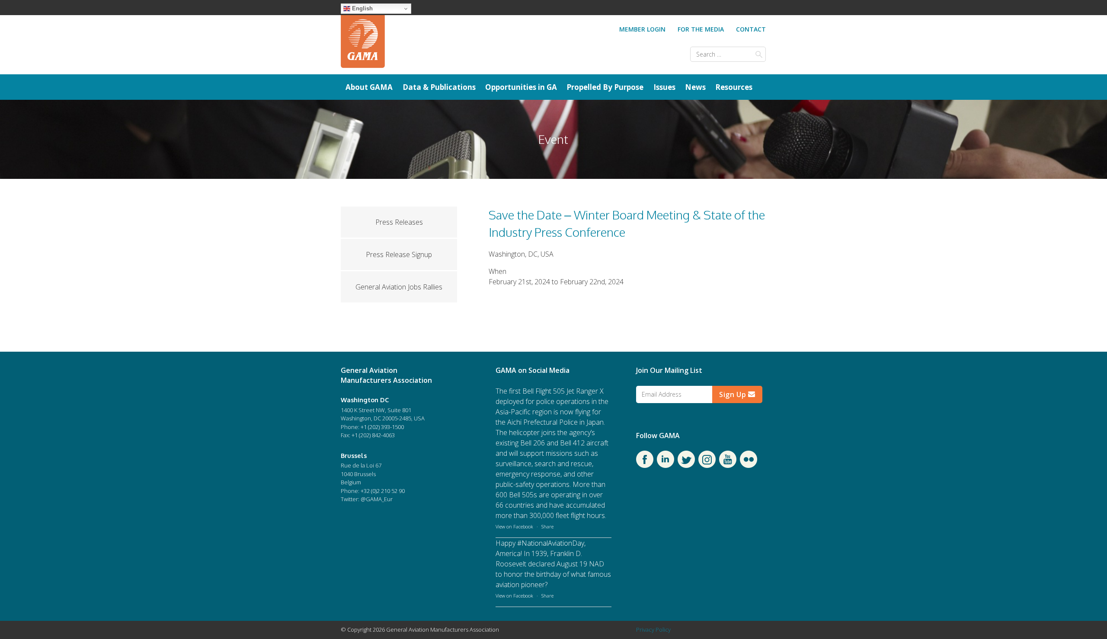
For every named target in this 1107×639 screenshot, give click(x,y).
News (695, 87)
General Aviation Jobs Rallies (398, 287)
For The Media (701, 29)
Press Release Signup (399, 254)
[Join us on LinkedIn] (665, 465)
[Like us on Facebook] (644, 465)
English (361, 8)
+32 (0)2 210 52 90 (383, 491)
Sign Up (733, 394)
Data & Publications (439, 87)
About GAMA (369, 87)
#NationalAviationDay (550, 543)
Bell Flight (536, 391)
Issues (664, 87)
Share (547, 526)
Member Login (642, 29)
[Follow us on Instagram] (707, 465)
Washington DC (365, 400)
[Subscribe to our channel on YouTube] (727, 465)
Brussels (354, 455)
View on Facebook (514, 526)
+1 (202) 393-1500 (382, 427)
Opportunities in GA (521, 87)
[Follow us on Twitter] (686, 465)
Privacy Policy (653, 629)
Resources (733, 87)
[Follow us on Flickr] (748, 465)
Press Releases (399, 222)
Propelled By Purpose (604, 87)
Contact (751, 29)
